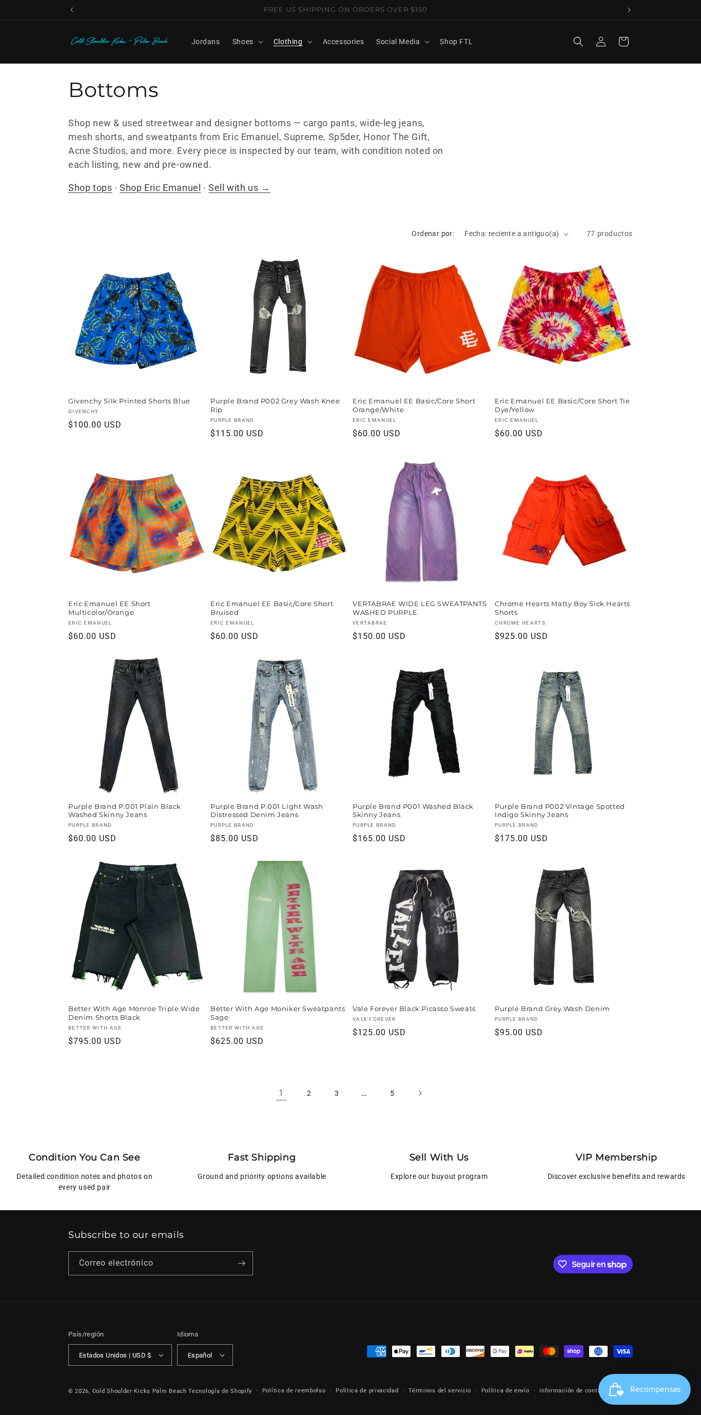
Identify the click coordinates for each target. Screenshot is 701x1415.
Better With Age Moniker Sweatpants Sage (277, 1012)
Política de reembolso (294, 1390)
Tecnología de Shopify (220, 1391)
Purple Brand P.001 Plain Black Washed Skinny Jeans (124, 810)
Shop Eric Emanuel (160, 187)
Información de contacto (574, 1390)
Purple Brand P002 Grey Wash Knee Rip (275, 405)
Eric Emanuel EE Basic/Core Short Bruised (271, 607)
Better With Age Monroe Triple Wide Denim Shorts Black (134, 1012)
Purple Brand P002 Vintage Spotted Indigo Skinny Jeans (560, 810)
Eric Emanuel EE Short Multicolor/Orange (109, 607)
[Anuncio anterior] (72, 10)
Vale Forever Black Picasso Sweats (414, 1008)
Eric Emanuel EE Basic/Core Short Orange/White (414, 405)
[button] (246, 41)
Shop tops (90, 187)
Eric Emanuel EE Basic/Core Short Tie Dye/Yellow (562, 405)
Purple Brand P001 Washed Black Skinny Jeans (413, 810)
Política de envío (505, 1390)
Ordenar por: (433, 233)
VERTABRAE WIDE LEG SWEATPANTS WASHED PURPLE (419, 607)
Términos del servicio (439, 1390)
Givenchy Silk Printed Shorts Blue (129, 401)
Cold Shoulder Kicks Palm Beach (139, 1391)
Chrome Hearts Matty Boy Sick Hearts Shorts (562, 607)
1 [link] (281, 1093)
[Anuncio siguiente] (629, 10)
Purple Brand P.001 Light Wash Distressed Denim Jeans (266, 810)
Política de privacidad (367, 1390)
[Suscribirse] (241, 1263)
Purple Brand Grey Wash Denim (552, 1008)
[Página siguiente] (419, 1093)
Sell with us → (239, 187)
